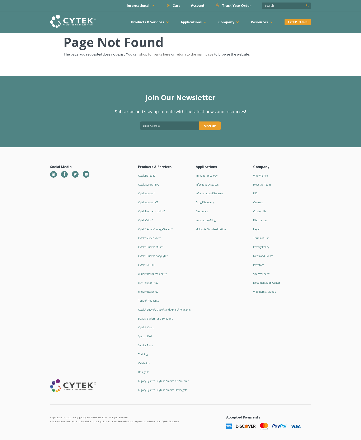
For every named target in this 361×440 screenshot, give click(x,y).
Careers (258, 202)
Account (198, 5)
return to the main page (194, 54)
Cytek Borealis (147, 175)
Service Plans (145, 345)
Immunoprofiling (206, 220)
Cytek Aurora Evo (148, 184)
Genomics (202, 211)
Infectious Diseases (207, 184)
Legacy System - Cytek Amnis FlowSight (162, 390)
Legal (256, 229)
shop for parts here (154, 54)
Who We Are (260, 175)
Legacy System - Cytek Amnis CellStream (163, 381)
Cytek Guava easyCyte (153, 256)
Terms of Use (261, 238)
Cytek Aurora (146, 193)
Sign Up (210, 126)
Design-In (143, 372)
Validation (144, 363)
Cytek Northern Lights (151, 211)
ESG (255, 193)
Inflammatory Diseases (209, 193)
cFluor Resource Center (152, 274)
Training (143, 354)
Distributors (260, 220)
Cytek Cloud (298, 22)
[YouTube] (86, 174)
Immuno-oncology (206, 175)
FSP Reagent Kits (148, 282)
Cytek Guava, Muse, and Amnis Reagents (164, 309)
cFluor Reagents (148, 291)
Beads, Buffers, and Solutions (155, 318)
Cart (176, 5)
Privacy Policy (261, 247)
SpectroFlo (145, 336)
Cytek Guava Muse (150, 247)
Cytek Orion (145, 220)
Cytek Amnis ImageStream (155, 229)
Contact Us (259, 211)
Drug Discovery (205, 202)
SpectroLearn (261, 274)
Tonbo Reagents (148, 300)
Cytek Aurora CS (148, 202)
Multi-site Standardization (211, 229)
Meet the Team (262, 184)
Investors (258, 265)
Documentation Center (266, 282)
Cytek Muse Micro (149, 238)
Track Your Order (236, 5)
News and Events (263, 256)
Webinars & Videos (264, 291)
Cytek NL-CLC (146, 265)
